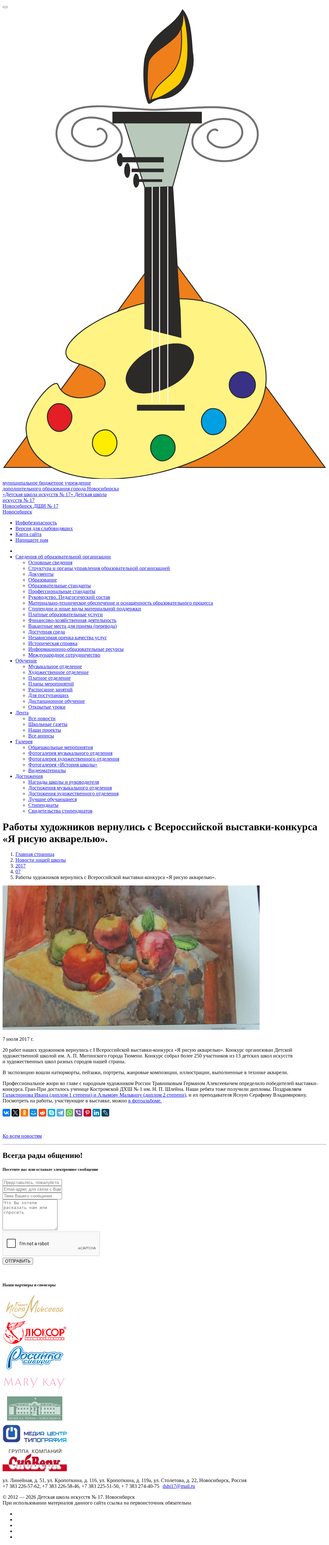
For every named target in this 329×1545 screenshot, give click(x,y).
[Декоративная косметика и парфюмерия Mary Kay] (35, 1393)
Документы (41, 574)
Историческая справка (52, 643)
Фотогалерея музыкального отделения (70, 753)
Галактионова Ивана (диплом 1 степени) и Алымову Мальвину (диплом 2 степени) (94, 1095)
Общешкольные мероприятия (60, 747)
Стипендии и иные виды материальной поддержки (84, 608)
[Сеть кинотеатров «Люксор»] (35, 1342)
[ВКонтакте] (6, 1113)
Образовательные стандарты (59, 585)
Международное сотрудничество (64, 655)
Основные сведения (50, 562)
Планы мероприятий (51, 683)
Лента (22, 712)
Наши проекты (44, 730)
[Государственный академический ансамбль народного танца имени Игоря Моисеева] (35, 1317)
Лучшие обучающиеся (52, 799)
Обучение (26, 660)
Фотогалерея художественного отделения (73, 759)
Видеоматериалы (47, 770)
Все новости (42, 718)
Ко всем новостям (22, 1136)
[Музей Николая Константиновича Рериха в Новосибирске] (35, 1418)
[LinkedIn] (96, 1113)
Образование (42, 580)
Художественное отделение (58, 672)
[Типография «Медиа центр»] (35, 1444)
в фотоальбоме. (145, 1100)
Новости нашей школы (40, 860)
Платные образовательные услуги (65, 614)
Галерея (23, 741)
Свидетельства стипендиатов (60, 811)
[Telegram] (60, 1113)
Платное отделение (49, 678)
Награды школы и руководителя (63, 782)
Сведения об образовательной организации (63, 556)
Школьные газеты (47, 724)
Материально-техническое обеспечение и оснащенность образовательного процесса (120, 603)
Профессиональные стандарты (61, 591)
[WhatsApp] (69, 1113)
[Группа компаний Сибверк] (35, 1469)
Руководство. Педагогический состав (69, 597)
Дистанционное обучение (56, 701)
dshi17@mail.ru (179, 1486)
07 (18, 871)
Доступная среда (46, 631)
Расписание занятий (50, 689)
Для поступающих (48, 695)
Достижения (29, 776)
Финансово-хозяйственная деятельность (72, 620)
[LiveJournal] (105, 1113)
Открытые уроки (47, 707)
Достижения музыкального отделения (70, 787)
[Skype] (51, 1113)
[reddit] (42, 1113)
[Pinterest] (87, 1113)
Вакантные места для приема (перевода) (72, 626)
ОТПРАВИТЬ (18, 1261)
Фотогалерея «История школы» (62, 764)
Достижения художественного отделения (73, 793)
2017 (20, 865)
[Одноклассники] (24, 1113)
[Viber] (78, 1113)
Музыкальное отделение (55, 666)
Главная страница (34, 854)
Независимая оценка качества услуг (67, 637)
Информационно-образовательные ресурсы (76, 649)
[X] (15, 1113)
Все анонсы (41, 735)
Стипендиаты (43, 805)
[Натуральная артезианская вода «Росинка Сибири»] (35, 1368)
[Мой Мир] (33, 1113)
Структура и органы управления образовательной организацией (99, 568)
